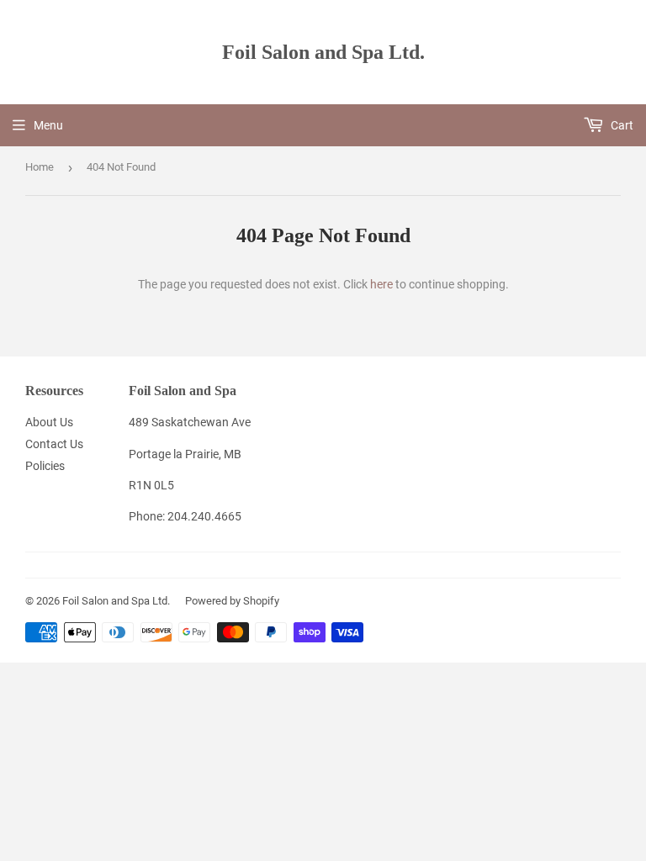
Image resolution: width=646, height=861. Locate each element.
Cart (620, 125)
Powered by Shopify (232, 600)
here (381, 284)
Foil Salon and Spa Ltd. (323, 51)
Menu (48, 125)
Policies (45, 466)
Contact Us (54, 444)
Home (39, 167)
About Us (49, 422)
